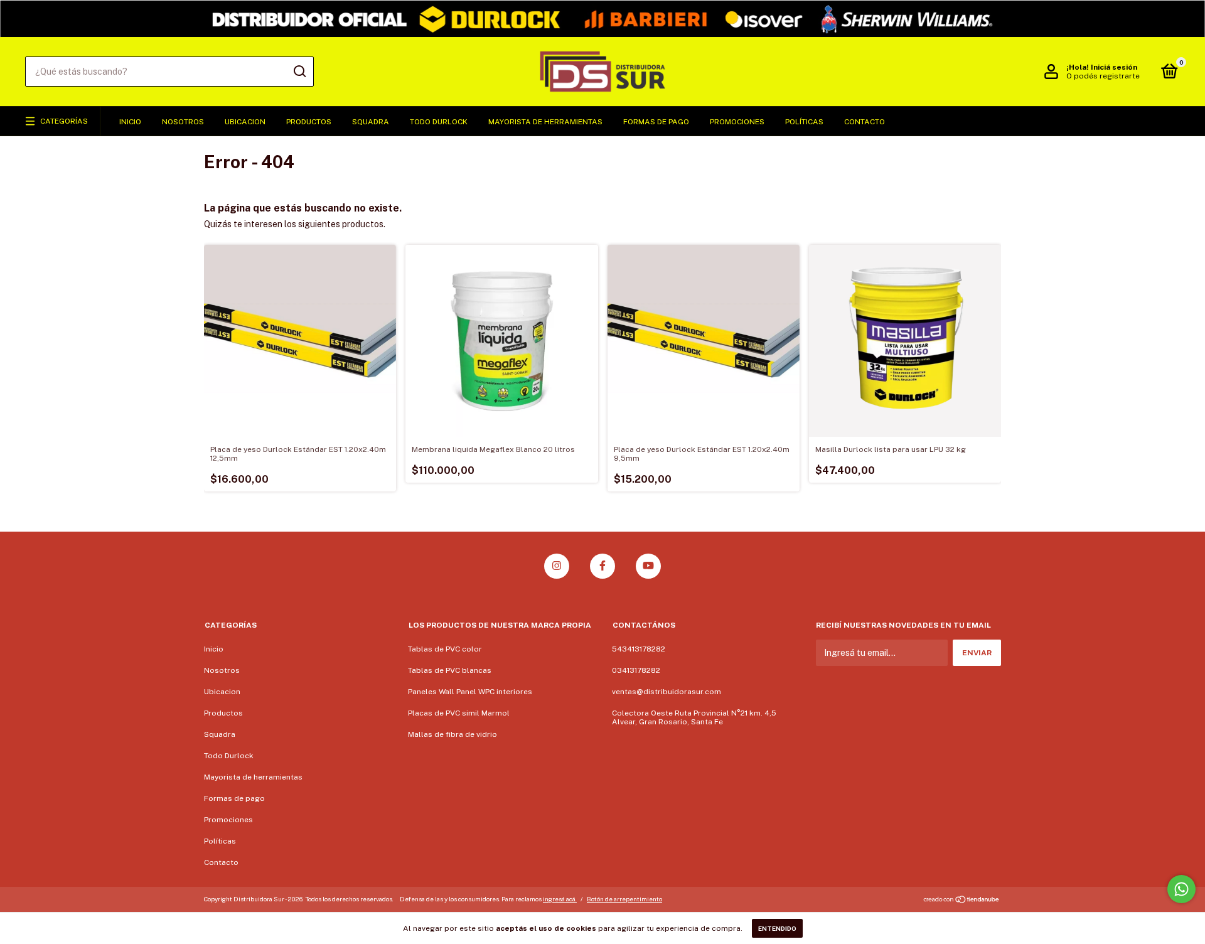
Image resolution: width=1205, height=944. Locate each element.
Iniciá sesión (1114, 67)
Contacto (864, 121)
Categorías (64, 121)
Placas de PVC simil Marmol (459, 713)
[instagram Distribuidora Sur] (556, 566)
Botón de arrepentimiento (624, 899)
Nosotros (183, 121)
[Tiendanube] (962, 901)
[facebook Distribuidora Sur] (602, 566)
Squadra (370, 121)
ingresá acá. (560, 899)
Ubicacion (245, 121)
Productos (308, 121)
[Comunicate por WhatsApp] (1181, 889)
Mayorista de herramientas (545, 121)
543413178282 (638, 649)
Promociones (737, 121)
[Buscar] (299, 71)
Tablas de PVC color (445, 649)
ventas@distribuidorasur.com (666, 691)
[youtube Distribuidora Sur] (648, 566)
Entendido (777, 928)
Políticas (804, 121)
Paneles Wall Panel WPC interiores (470, 691)
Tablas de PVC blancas (449, 670)
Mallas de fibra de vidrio (452, 734)
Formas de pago (656, 121)
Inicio (130, 121)
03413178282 (636, 670)
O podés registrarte (1103, 76)
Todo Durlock (439, 121)
